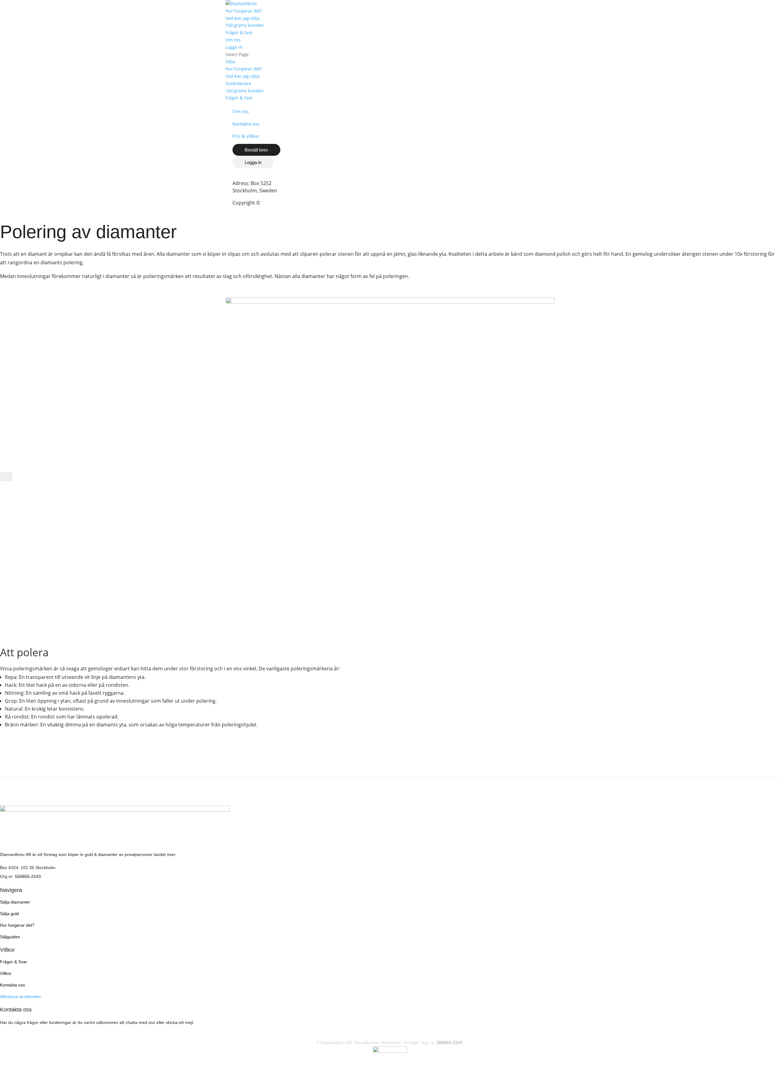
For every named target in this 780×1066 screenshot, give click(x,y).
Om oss (233, 40)
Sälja (230, 61)
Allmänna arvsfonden (20, 996)
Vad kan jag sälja (242, 18)
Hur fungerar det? (243, 11)
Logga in (234, 47)
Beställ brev (256, 149)
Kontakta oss (245, 124)
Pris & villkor (245, 136)
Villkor (6, 973)
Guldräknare (238, 83)
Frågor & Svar (239, 32)
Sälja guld (9, 913)
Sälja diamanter (15, 902)
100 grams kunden (244, 25)
